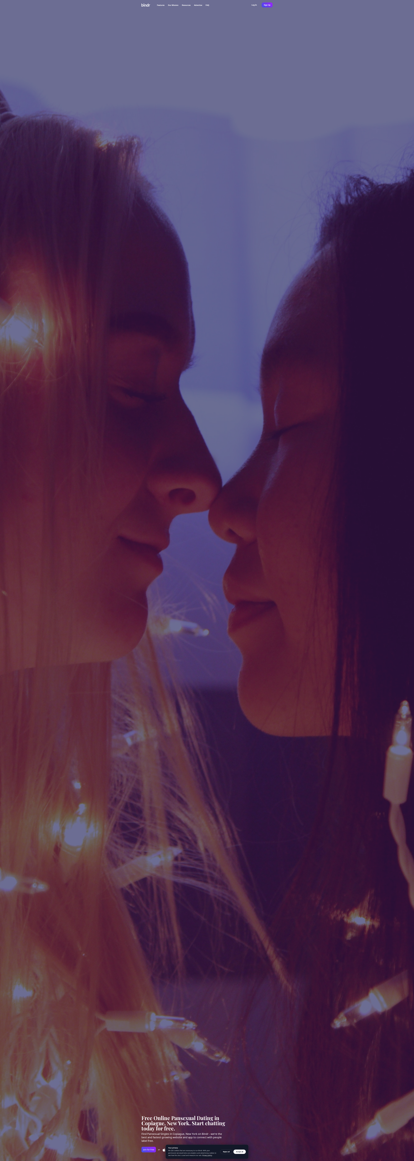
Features (161, 5)
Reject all (226, 1152)
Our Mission (173, 5)
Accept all (239, 1152)
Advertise (198, 5)
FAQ (207, 5)
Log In (254, 5)
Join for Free (148, 1149)
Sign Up (267, 5)
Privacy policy (207, 1155)
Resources (186, 5)
